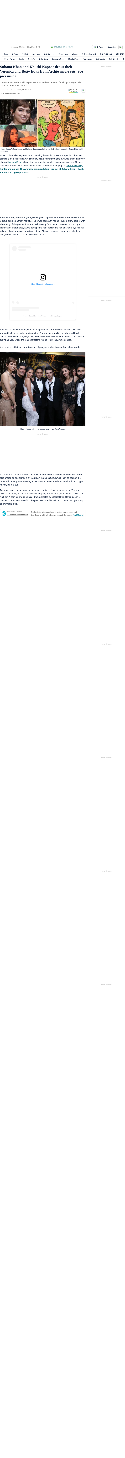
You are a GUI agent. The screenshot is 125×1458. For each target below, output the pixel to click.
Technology (87, 59)
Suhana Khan (14, 162)
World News (63, 54)
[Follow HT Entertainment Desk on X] (23, 93)
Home (6, 54)
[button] (4, 47)
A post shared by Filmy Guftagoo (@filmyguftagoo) (42, 316)
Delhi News (43, 59)
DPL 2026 (120, 54)
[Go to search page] (8, 47)
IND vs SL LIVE (106, 54)
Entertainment (49, 54)
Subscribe (111, 47)
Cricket (25, 54)
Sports (21, 59)
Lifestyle (75, 54)
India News (36, 54)
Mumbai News (73, 59)
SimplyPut (31, 59)
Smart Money (9, 59)
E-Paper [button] (100, 47)
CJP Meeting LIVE (89, 54)
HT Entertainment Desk (11, 93)
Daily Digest (113, 59)
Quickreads (100, 59)
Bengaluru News (58, 59)
